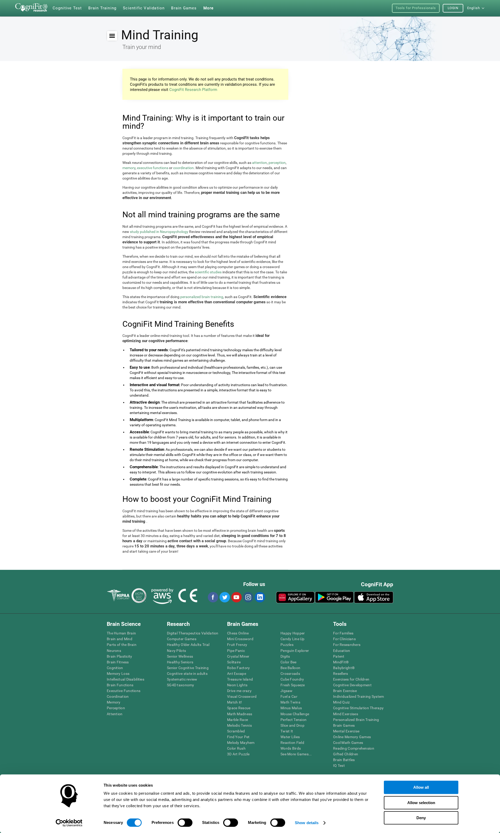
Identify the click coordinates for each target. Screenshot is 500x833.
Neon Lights (237, 685)
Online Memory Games (352, 737)
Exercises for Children (351, 679)
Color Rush (236, 748)
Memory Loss (118, 673)
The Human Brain (121, 633)
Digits (285, 656)
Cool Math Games (348, 743)
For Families (343, 633)
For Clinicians (344, 639)
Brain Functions (120, 685)
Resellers (340, 673)
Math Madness (239, 714)
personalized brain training (201, 297)
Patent (339, 656)
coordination (183, 168)
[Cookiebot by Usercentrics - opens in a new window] (69, 823)
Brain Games (344, 725)
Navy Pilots (176, 651)
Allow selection (421, 802)
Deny (421, 818)
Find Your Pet (238, 737)
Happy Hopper (292, 633)
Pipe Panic (236, 651)
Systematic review (182, 679)
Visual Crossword (242, 696)
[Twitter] (224, 597)
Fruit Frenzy (237, 645)
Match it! (234, 702)
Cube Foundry (292, 679)
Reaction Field (292, 743)
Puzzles (286, 645)
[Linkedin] (259, 597)
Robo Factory (238, 668)
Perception (116, 708)
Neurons (114, 651)
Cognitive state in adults (187, 673)
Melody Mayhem (241, 743)
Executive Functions (123, 691)
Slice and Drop (292, 725)
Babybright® (344, 668)
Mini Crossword (240, 639)
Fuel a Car (288, 696)
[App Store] (373, 597)
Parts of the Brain (121, 645)
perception (277, 163)
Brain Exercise (345, 691)
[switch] (185, 822)
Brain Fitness (118, 662)
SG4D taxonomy (180, 685)
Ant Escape (236, 673)
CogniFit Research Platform (193, 89)
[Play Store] (334, 597)
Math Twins (290, 702)
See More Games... (296, 754)
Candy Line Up (292, 639)
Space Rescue (238, 708)
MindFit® (341, 662)
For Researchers (346, 645)
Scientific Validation (144, 8)
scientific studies (208, 272)
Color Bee (288, 662)
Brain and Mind (119, 639)
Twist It (286, 731)
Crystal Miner (238, 656)
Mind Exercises (345, 714)
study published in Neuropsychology (159, 232)
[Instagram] (247, 597)
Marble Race (237, 720)
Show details (306, 822)
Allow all (421, 787)
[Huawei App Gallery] (295, 597)
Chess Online (238, 633)
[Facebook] (212, 597)
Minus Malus (291, 708)
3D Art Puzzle (238, 754)
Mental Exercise (346, 731)
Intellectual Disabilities (125, 679)
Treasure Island (240, 679)
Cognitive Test (67, 8)
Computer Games (181, 639)
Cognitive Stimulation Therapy (358, 708)
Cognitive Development (352, 685)
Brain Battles (344, 760)
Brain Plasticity (119, 656)
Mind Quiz (341, 702)
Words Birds (290, 748)
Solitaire (234, 662)
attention (259, 163)
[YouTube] (236, 597)
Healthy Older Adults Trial (188, 645)
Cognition (115, 668)
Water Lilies (290, 737)
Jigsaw (286, 691)
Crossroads (290, 673)
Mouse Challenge (294, 714)
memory (128, 168)
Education (341, 651)
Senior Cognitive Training (188, 668)
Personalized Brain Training (356, 720)
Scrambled (236, 731)
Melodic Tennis (239, 725)
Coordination (118, 696)
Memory (114, 702)
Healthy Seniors (180, 662)
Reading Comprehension (353, 748)
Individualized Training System (358, 696)
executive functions (152, 168)
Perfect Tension (293, 720)
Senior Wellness (180, 656)
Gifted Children (345, 754)
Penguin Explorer (294, 651)
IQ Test (339, 765)
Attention (115, 714)
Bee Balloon (290, 668)
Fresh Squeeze (292, 685)
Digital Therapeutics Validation (192, 633)
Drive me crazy (239, 691)
